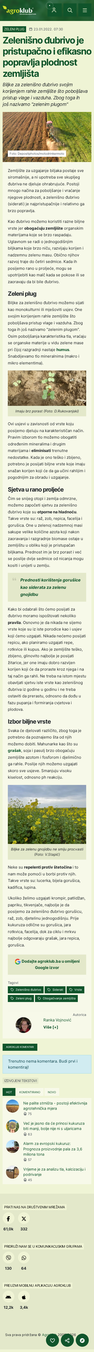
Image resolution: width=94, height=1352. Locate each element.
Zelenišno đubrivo (28, 990)
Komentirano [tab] (29, 1092)
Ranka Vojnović (57, 1019)
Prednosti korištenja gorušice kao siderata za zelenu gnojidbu (50, 587)
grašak (14, 750)
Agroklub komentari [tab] (20, 1047)
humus (62, 349)
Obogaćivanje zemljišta (58, 998)
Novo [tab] (52, 1092)
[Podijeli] (67, 1340)
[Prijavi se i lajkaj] (52, 1340)
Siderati (57, 990)
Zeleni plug (23, 998)
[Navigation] (84, 10)
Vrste (78, 990)
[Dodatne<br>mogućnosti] (82, 1340)
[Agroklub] (19, 9)
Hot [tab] (9, 1092)
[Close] (70, 10)
